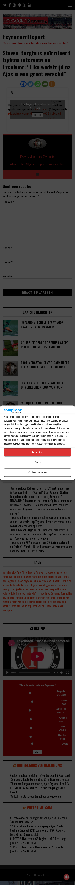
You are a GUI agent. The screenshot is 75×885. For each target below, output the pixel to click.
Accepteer (37, 452)
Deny (37, 462)
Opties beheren (37, 472)
